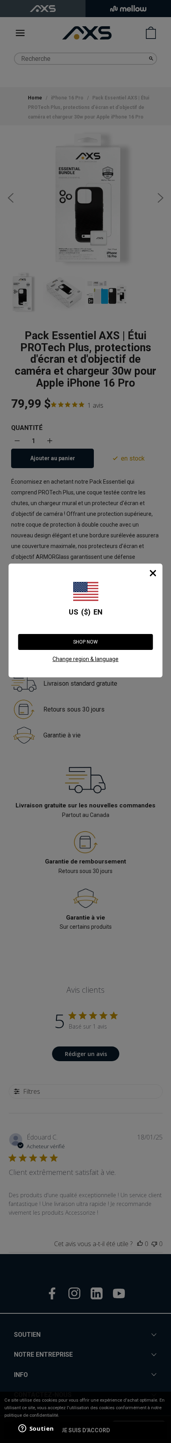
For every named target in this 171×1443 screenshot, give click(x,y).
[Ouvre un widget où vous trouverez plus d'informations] (35, 1429)
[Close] (153, 573)
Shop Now (85, 642)
